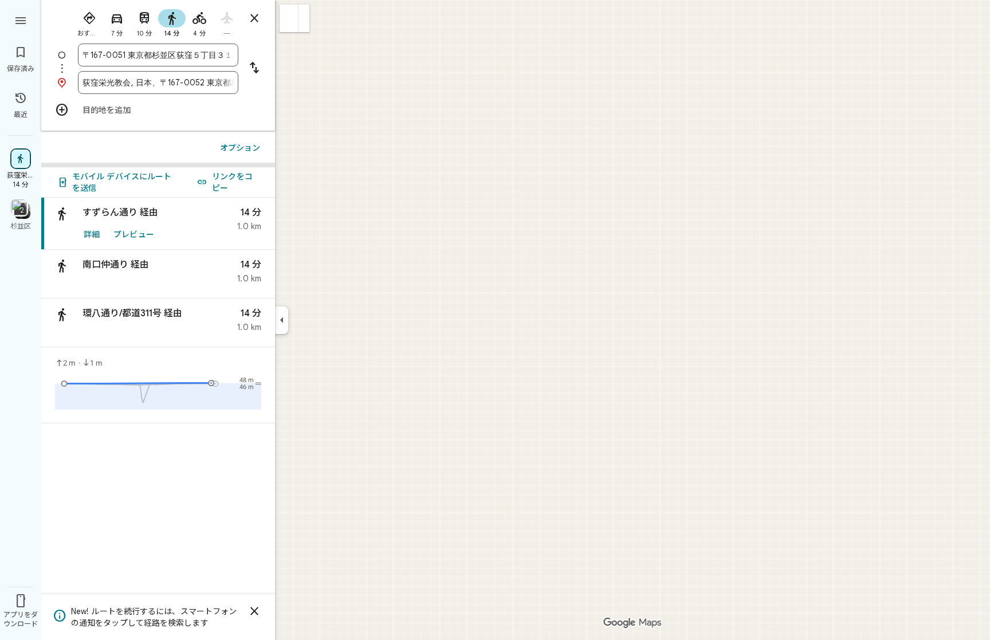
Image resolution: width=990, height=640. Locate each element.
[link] (158, 224)
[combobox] (158, 55)
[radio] (89, 22)
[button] (289, 18)
